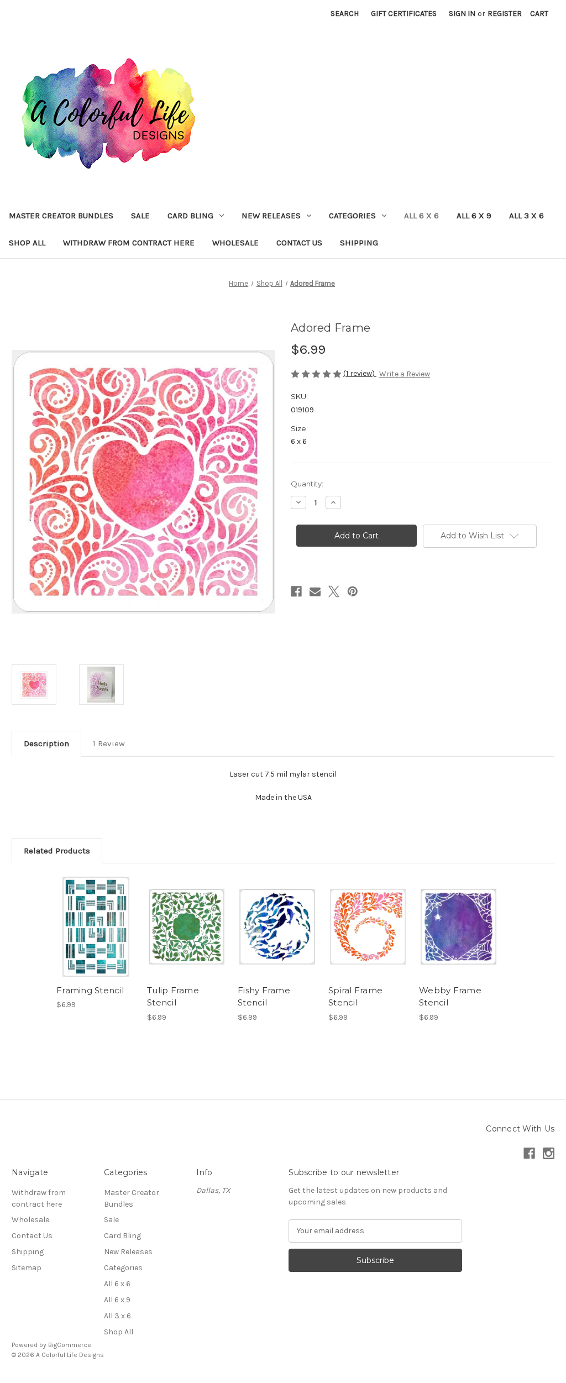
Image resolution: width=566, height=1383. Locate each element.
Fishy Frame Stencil (264, 996)
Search (345, 13)
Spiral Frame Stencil (355, 996)
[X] (333, 591)
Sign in (462, 13)
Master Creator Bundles (61, 216)
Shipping (359, 243)
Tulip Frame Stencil (173, 996)
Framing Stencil (90, 990)
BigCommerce (69, 1345)
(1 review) (359, 373)
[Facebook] (296, 591)
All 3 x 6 (526, 216)
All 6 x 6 (421, 216)
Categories (352, 216)
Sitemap (26, 1267)
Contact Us (299, 243)
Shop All (27, 243)
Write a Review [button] (404, 374)
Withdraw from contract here (129, 243)
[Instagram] (548, 1153)
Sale (140, 216)
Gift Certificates (404, 13)
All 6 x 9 (474, 216)
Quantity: (307, 483)
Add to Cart (96, 936)
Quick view (95, 917)
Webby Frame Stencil (450, 996)
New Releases (271, 216)
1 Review (109, 743)
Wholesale (235, 243)
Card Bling (190, 216)
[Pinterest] (352, 591)
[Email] (315, 591)
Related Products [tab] (57, 851)
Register (505, 13)
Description (46, 743)
